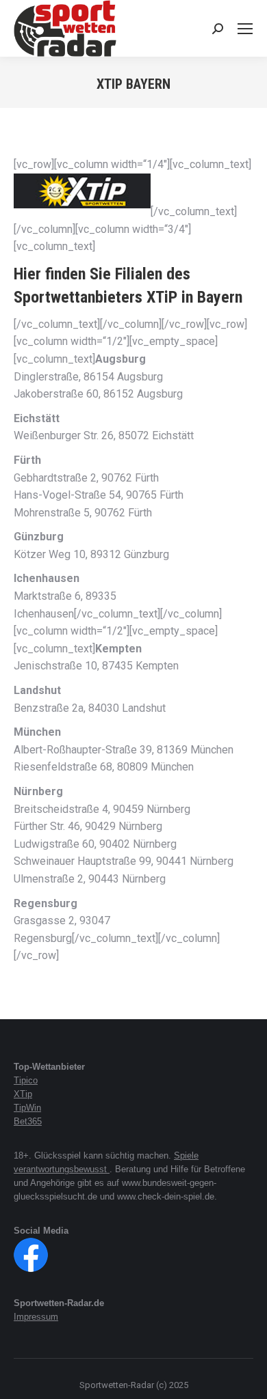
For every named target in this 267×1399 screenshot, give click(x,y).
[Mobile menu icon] (245, 28)
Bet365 (28, 1121)
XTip (23, 1094)
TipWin (27, 1108)
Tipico (26, 1080)
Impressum (36, 1317)
